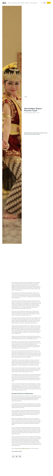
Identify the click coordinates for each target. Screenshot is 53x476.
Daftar (49, 2)
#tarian (19, 2)
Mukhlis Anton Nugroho (32, 112)
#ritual (31, 2)
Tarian (26, 96)
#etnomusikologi (14, 2)
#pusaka (35, 2)
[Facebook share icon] (16, 456)
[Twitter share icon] (13, 456)
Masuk (44, 2)
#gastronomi (27, 2)
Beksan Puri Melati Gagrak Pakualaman (22, 448)
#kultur (9, 2)
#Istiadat (22, 2)
